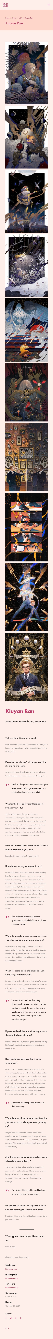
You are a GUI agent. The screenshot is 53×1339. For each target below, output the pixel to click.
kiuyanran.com (11, 1269)
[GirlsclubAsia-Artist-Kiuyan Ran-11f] (26, 667)
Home (7, 18)
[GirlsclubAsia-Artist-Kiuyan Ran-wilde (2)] (26, 265)
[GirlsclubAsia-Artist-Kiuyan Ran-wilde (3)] (26, 137)
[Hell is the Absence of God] (26, 330)
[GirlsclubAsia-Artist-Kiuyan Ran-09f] (26, 597)
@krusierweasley (11, 1278)
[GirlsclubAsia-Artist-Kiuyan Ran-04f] (26, 457)
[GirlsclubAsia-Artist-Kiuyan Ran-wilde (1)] (26, 201)
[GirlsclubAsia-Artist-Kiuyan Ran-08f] (26, 527)
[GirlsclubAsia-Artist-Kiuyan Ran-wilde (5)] (26, 73)
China (14, 18)
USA (20, 18)
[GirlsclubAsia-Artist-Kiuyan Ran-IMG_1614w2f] (26, 392)
